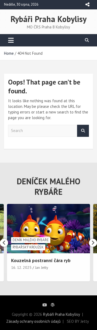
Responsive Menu (87, 4)
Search (83, 131)
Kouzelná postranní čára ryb (41, 260)
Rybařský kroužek (28, 247)
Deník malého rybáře (31, 240)
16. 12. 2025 (21, 267)
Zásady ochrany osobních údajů (33, 321)
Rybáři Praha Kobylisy (48, 19)
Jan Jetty (41, 267)
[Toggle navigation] (11, 40)
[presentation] (4, 243)
